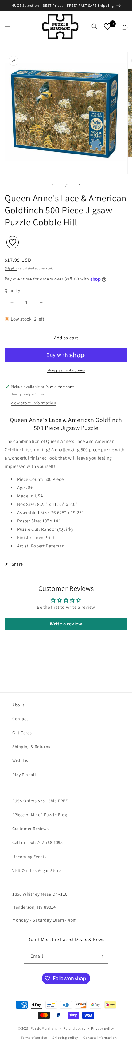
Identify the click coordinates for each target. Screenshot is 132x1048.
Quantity (12, 290)
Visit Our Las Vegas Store (36, 870)
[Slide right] (79, 185)
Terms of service (34, 1037)
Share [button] (17, 564)
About (18, 705)
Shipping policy (65, 1037)
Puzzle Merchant (44, 1028)
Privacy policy (102, 1028)
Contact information (100, 1037)
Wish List (21, 760)
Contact (20, 719)
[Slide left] (52, 185)
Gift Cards (22, 732)
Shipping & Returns (31, 746)
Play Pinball (24, 774)
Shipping (11, 268)
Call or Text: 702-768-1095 (37, 842)
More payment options (66, 370)
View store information (33, 403)
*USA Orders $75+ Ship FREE (40, 801)
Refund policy (74, 1028)
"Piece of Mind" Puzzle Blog (39, 814)
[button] (7, 26)
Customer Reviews (30, 828)
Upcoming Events (29, 856)
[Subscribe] (101, 956)
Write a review (66, 623)
